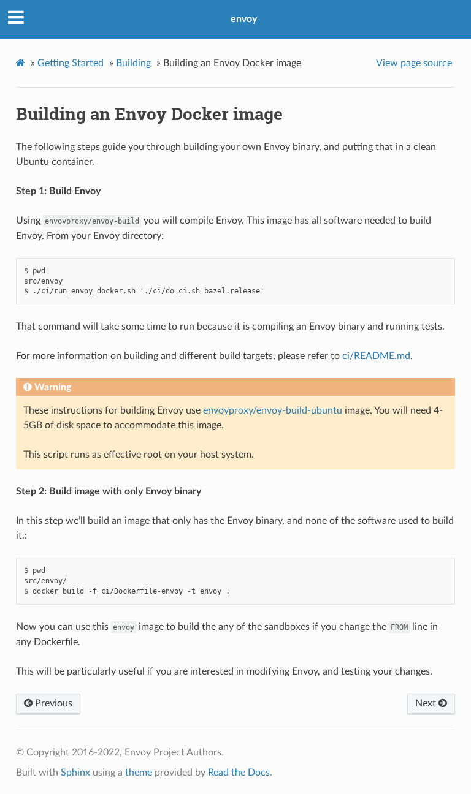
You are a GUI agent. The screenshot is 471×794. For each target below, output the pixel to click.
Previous (52, 703)
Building (133, 63)
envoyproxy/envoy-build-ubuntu (272, 410)
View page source (414, 63)
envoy (244, 19)
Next (426, 703)
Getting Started (70, 63)
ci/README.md (376, 356)
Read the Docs (239, 772)
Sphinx (75, 772)
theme (138, 772)
